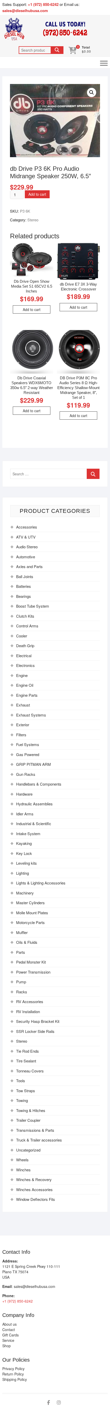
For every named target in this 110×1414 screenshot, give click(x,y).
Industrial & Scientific (33, 823)
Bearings (23, 596)
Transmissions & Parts (35, 1130)
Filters (21, 734)
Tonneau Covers (30, 1070)
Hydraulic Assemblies (34, 803)
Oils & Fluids (26, 942)
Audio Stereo (27, 546)
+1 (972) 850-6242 (44, 4)
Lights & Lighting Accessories (40, 882)
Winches (23, 1169)
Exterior (22, 724)
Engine (22, 675)
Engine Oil (24, 685)
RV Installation (28, 1011)
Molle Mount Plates (32, 912)
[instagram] (59, 1402)
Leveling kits (26, 863)
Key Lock (24, 853)
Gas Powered (27, 754)
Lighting (22, 873)
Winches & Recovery (34, 1179)
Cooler (21, 635)
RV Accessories (29, 1001)
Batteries (23, 586)
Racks (21, 991)
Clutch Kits (25, 616)
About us (9, 1324)
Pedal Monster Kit (31, 962)
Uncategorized (28, 1150)
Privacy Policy (13, 1368)
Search (57, 50)
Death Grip (25, 645)
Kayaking (24, 843)
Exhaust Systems (31, 715)
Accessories (26, 527)
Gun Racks (25, 774)
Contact (8, 1329)
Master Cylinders (30, 902)
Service (8, 1340)
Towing (22, 1100)
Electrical (23, 655)
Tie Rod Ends (27, 1051)
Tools (20, 1080)
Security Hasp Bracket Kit (37, 1021)
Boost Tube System (32, 606)
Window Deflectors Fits (35, 1199)
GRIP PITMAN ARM (33, 764)
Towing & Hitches (30, 1110)
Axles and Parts (29, 566)
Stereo (32, 219)
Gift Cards (10, 1334)
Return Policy (13, 1374)
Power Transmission (33, 972)
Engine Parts (27, 695)
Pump (21, 981)
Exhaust (23, 705)
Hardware (24, 794)
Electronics (25, 665)
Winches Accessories (34, 1189)
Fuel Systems (27, 744)
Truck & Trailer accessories (39, 1140)
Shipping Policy (14, 1379)
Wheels (22, 1159)
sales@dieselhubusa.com (25, 10)
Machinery (25, 892)
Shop (6, 1345)
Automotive (25, 556)
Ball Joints (24, 576)
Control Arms (27, 625)
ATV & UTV (26, 537)
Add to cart (37, 194)
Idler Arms (25, 813)
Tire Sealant (26, 1060)
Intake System (28, 833)
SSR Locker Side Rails (35, 1031)
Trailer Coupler (28, 1120)
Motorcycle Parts (30, 922)
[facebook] (48, 1402)
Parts (20, 952)
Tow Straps (25, 1090)
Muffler (22, 932)
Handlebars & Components (38, 784)
